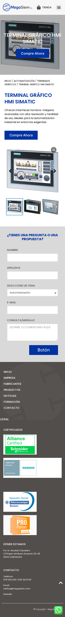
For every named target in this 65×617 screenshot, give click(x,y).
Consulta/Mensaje (21, 320)
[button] (59, 7)
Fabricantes (12, 384)
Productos (12, 390)
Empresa (9, 378)
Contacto (11, 408)
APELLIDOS (13, 268)
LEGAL (4, 419)
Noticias (10, 396)
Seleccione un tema (21, 286)
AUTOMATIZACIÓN (24, 81)
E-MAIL (11, 302)
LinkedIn (7, 594)
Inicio (7, 81)
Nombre (12, 250)
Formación (12, 402)
